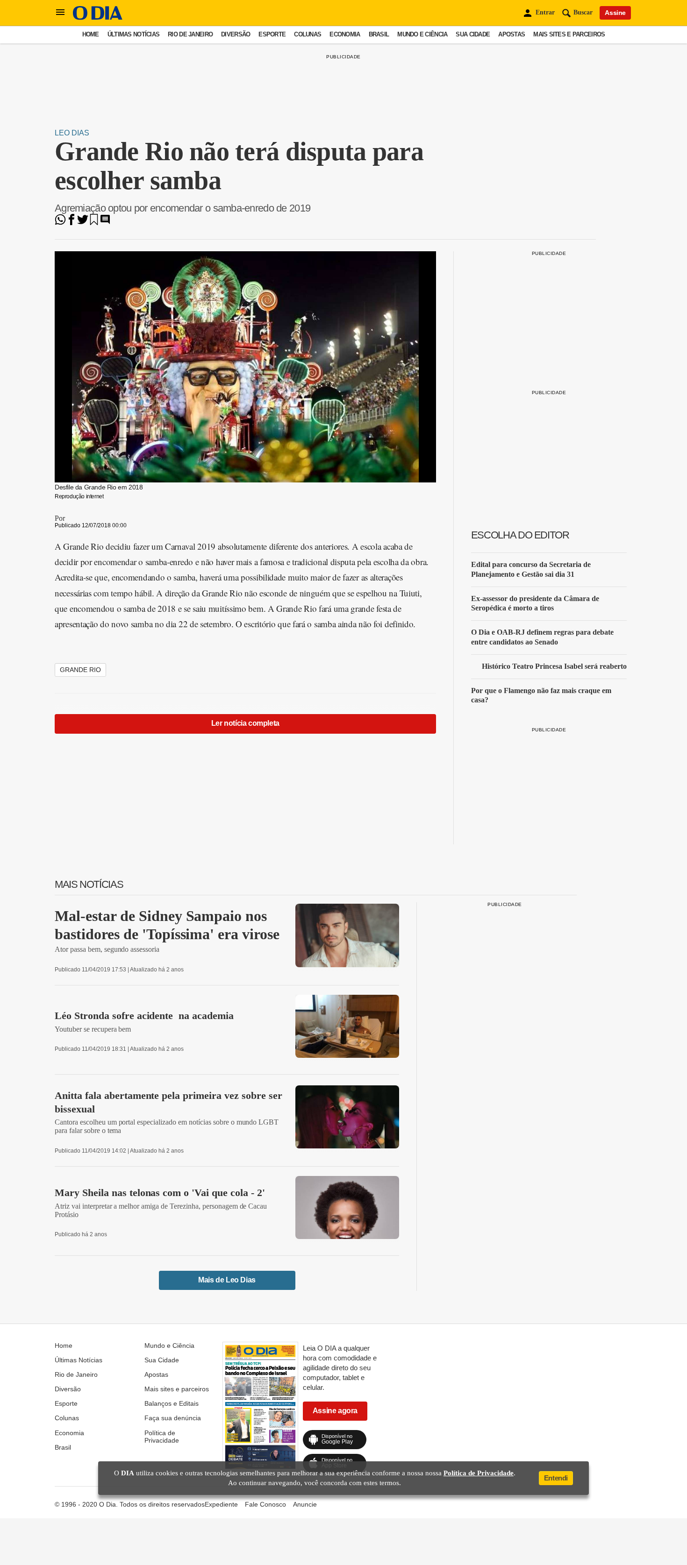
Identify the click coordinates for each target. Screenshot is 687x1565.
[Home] (97, 17)
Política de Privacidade (161, 1436)
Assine (615, 12)
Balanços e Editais (171, 1403)
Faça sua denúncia (172, 1418)
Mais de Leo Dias (227, 1280)
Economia (344, 34)
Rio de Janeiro (190, 34)
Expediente (221, 1504)
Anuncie (305, 1504)
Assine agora (335, 1411)
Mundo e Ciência (422, 34)
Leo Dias (72, 133)
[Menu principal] (60, 12)
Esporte (272, 34)
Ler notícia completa (245, 723)
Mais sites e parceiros (569, 34)
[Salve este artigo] (94, 223)
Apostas (511, 34)
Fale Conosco (265, 1504)
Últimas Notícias (133, 34)
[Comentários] (105, 223)
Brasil (379, 34)
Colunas (307, 34)
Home (90, 34)
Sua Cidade (473, 34)
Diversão (235, 34)
